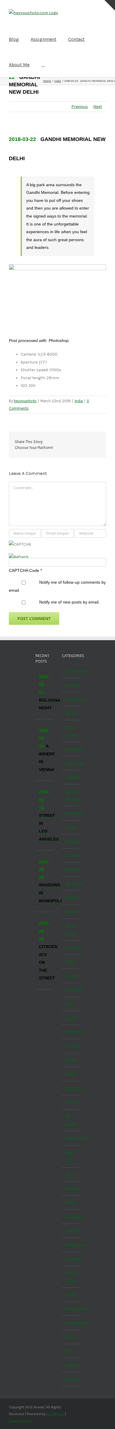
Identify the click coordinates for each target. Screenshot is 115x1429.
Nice (69, 1174)
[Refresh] (19, 556)
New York (69, 1156)
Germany (71, 883)
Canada (71, 776)
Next (97, 106)
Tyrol (70, 1336)
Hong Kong (70, 929)
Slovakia (71, 1258)
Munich (71, 1101)
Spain (70, 1294)
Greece (71, 897)
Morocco (71, 1088)
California (71, 762)
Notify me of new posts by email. (69, 602)
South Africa (71, 1276)
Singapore (71, 1244)
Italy (69, 1003)
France (71, 855)
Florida (71, 841)
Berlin (71, 712)
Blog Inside (71, 730)
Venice (71, 1364)
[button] (43, 64)
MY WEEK (71, 1120)
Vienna (71, 1378)
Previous (79, 106)
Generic (71, 869)
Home (70, 911)
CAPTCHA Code (24, 570)
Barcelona (71, 698)
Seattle (71, 1230)
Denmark (71, 812)
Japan (71, 1017)
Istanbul (71, 989)
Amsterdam (71, 670)
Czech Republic (71, 795)
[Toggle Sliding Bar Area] (109, 5)
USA (69, 1350)
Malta (71, 1060)
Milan (70, 1073)
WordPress (55, 1414)
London (71, 1045)
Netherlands (71, 1138)
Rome (70, 1202)
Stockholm (71, 1308)
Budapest (71, 748)
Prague (71, 1188)
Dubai (71, 827)
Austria (71, 684)
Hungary (71, 947)
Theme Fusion (20, 1421)
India (79, 401)
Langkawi (71, 1031)
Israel (70, 975)
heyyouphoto (25, 401)
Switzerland (71, 1322)
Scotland (71, 1216)
